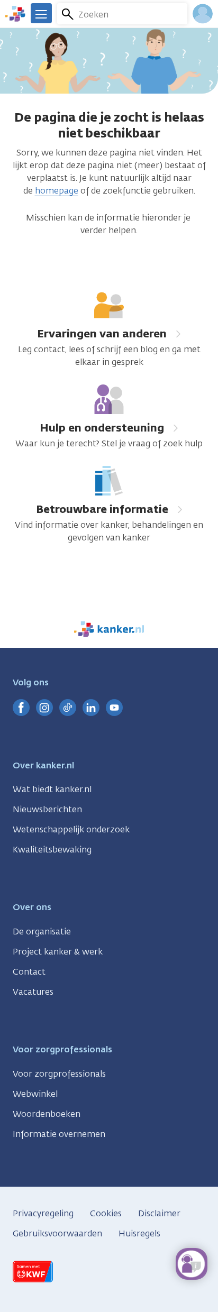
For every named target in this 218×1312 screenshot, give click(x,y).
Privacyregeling (43, 1213)
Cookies (106, 1213)
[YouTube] (114, 707)
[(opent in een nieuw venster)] (21, 707)
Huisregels (139, 1233)
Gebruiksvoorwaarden (57, 1233)
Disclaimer (159, 1213)
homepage (56, 190)
